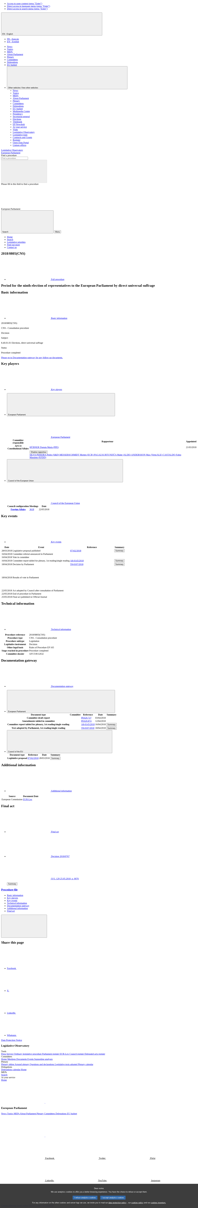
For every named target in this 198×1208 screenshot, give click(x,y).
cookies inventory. (158, 1203)
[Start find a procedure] (24, 171)
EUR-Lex (27, 799)
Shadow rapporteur (38, 452)
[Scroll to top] (24, 926)
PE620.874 (86, 721)
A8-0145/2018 (77, 560)
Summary (119, 551)
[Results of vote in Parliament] (92, 587)
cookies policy (137, 1203)
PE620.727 (86, 718)
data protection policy (117, 1203)
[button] (45, 1102)
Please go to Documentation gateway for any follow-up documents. (32, 357)
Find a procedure (9, 155)
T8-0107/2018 (76, 564)
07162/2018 (75, 550)
